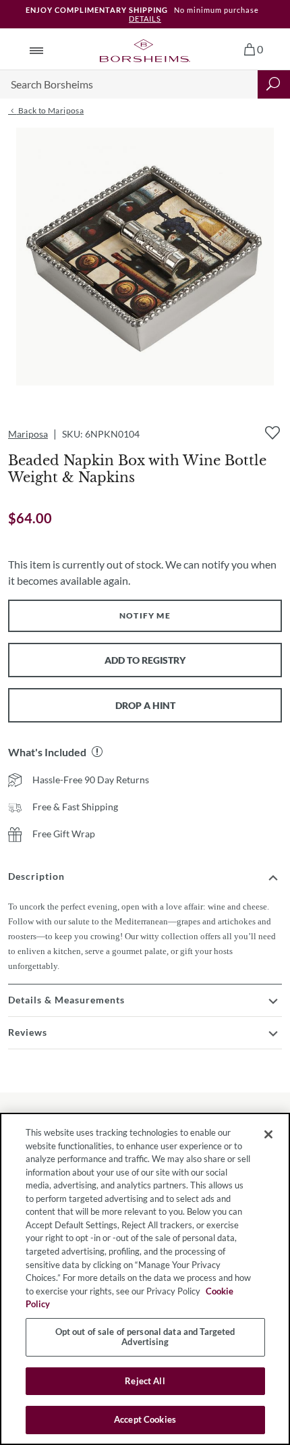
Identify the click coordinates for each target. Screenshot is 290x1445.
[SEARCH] (274, 84)
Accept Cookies (145, 1419)
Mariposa (28, 434)
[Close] (268, 1134)
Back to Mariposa (50, 110)
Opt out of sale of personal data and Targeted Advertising (145, 1337)
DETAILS (145, 18)
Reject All (145, 1380)
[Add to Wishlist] (272, 432)
